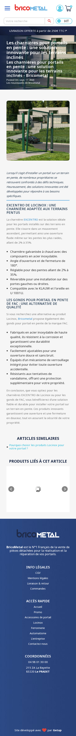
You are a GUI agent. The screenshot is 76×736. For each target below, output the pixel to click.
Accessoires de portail (38, 617)
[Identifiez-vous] (59, 8)
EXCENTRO (31, 219)
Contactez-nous (38, 643)
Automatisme (38, 633)
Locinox (38, 622)
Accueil (38, 607)
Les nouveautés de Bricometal (23, 82)
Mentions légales (38, 578)
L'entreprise (38, 638)
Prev (11, 489)
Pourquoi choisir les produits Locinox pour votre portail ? (36, 446)
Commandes (38, 588)
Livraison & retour (38, 583)
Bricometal (25, 318)
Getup (57, 730)
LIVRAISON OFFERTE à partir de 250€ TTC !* (38, 31)
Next (65, 489)
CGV (37, 572)
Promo (38, 612)
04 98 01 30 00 (38, 662)
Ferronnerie (38, 628)
